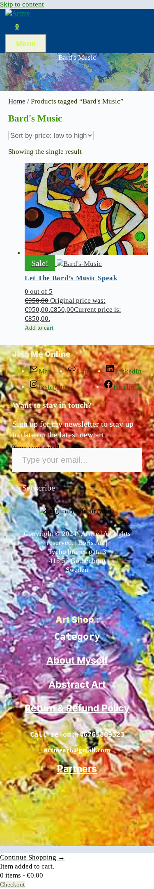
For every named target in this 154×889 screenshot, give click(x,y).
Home (16, 101)
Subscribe (38, 487)
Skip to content (22, 4)
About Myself (77, 660)
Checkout (12, 884)
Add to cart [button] (39, 327)
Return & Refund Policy (77, 708)
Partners (77, 768)
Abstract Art (77, 684)
